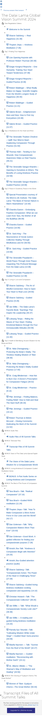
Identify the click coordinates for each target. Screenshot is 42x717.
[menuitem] (1, 5)
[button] (1, 2)
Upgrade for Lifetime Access (21, 710)
